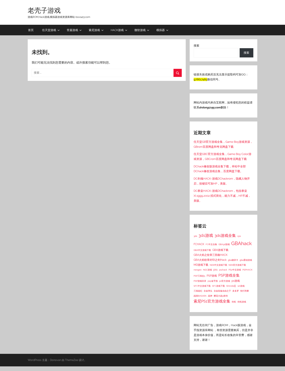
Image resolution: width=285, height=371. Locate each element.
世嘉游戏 (72, 30)
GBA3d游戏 (224, 244)
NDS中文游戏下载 (218, 265)
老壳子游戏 (44, 10)
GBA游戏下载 (220, 250)
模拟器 (160, 30)
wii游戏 (241, 286)
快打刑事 (244, 290)
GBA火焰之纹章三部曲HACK (210, 254)
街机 (234, 301)
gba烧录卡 (233, 260)
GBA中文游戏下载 (202, 250)
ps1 (215, 269)
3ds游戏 (206, 235)
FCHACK (199, 244)
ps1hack (223, 269)
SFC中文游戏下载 (202, 286)
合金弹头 (208, 290)
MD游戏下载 (201, 264)
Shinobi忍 (231, 286)
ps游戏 (236, 280)
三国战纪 (198, 290)
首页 (31, 30)
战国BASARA (200, 295)
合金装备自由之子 (222, 290)
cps (239, 236)
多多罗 (235, 290)
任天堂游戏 (49, 30)
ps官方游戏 (224, 281)
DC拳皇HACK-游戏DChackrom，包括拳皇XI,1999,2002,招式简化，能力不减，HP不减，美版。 (222, 195)
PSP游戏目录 (200, 281)
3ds (195, 236)
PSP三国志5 (199, 275)
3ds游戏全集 (225, 235)
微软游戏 (140, 30)
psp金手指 (213, 281)
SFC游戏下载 (218, 286)
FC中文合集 (211, 244)
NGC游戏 (207, 269)
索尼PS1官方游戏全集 (212, 301)
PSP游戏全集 (229, 275)
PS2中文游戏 (235, 269)
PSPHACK (247, 269)
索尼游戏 (94, 30)
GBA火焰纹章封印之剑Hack (210, 259)
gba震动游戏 (246, 260)
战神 (210, 295)
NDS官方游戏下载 (237, 265)
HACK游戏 (117, 30)
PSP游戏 (212, 275)
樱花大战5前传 (221, 295)
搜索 (196, 45)
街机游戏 (242, 301)
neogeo (198, 269)
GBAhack (241, 243)
